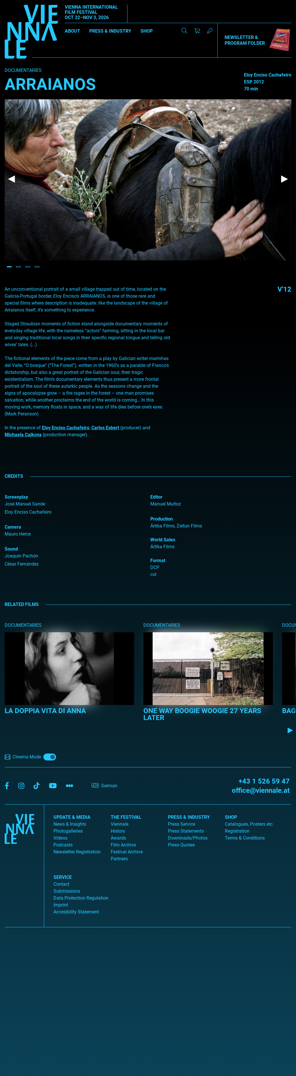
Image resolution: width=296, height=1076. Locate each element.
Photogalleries (68, 831)
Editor (156, 497)
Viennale (119, 824)
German (109, 785)
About (72, 31)
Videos (60, 838)
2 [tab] (18, 266)
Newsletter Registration (77, 852)
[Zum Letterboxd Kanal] (69, 786)
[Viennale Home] (20, 863)
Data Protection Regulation (80, 898)
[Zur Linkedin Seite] (21, 786)
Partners (119, 858)
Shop (146, 31)
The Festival (126, 817)
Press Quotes (181, 845)
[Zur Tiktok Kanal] (37, 786)
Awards (118, 838)
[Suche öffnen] (184, 30)
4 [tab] (37, 266)
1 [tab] (9, 266)
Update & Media (71, 817)
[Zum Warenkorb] (197, 30)
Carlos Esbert (105, 427)
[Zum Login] (210, 30)
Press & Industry (110, 31)
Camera (13, 527)
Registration (237, 831)
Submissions (66, 891)
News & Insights (69, 824)
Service (62, 877)
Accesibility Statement (76, 912)
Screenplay (16, 497)
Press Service (181, 824)
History (118, 831)
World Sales (162, 539)
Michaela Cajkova (23, 434)
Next (284, 179)
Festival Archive (127, 852)
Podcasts (63, 845)
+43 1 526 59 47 (264, 781)
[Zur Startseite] (31, 33)
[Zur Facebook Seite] (7, 786)
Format (157, 560)
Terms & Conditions (245, 838)
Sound (11, 549)
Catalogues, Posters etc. (249, 824)
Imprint (60, 905)
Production (161, 519)
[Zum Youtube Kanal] (53, 786)
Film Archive (123, 845)
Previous (11, 179)
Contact (61, 884)
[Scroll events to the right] (290, 730)
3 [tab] (27, 266)
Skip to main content (21, 3)
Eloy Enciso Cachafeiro (65, 427)
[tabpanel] (148, 179)
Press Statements (186, 831)
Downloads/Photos (188, 838)
